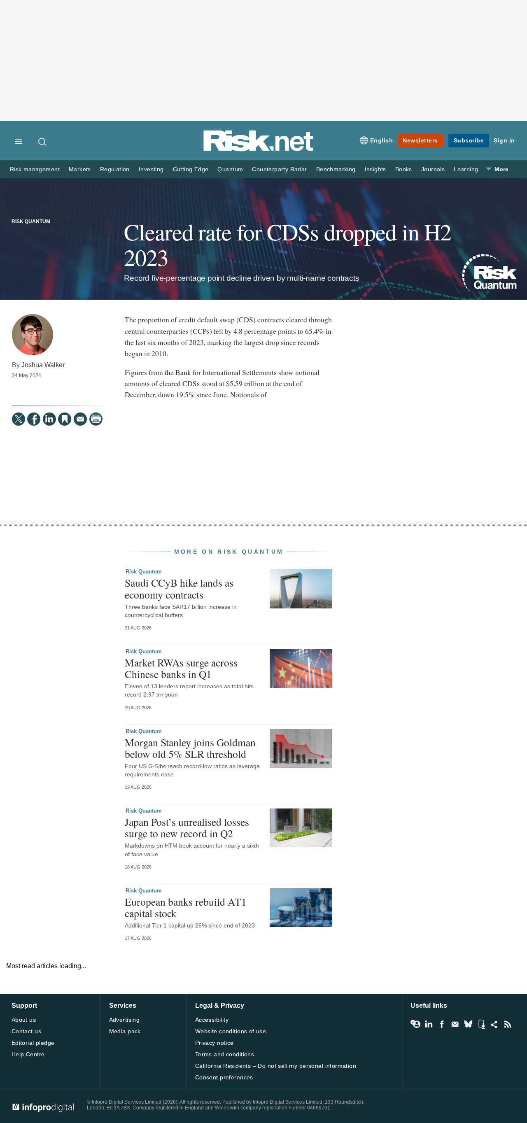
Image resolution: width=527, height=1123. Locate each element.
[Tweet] (18, 419)
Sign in (504, 140)
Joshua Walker (43, 364)
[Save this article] (64, 419)
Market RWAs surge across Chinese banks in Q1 (181, 668)
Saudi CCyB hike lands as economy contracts (179, 588)
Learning (466, 169)
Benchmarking (336, 169)
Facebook (442, 1024)
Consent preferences (224, 1077)
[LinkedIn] (49, 419)
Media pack (125, 1031)
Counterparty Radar (279, 169)
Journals (433, 169)
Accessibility (212, 1019)
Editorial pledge (33, 1042)
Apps (481, 1024)
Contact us (26, 1031)
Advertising (124, 1019)
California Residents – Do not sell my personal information (275, 1065)
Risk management (35, 169)
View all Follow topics (415, 1024)
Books (403, 169)
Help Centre (28, 1054)
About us (24, 1019)
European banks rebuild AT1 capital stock (186, 907)
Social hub (494, 1024)
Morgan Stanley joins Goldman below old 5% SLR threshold (190, 748)
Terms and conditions (224, 1054)
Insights (375, 169)
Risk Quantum (31, 221)
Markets (80, 169)
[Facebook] (33, 419)
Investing (151, 169)
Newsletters (420, 140)
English (381, 140)
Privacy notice (214, 1042)
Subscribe (469, 140)
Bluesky (468, 1024)
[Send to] (80, 419)
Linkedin (429, 1024)
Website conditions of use (230, 1031)
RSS (508, 1024)
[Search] (42, 141)
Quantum (230, 169)
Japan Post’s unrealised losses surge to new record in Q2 (187, 827)
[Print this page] (96, 419)
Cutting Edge (191, 169)
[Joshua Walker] (32, 334)
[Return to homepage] (258, 149)
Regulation (115, 169)
